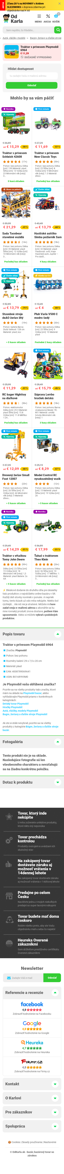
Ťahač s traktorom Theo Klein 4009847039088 (46, 559)
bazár (30, 1152)
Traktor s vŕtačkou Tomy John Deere (14, 557)
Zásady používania (31, 1142)
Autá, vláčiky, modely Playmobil (20, 710)
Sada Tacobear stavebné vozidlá (13, 235)
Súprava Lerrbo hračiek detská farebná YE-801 (44, 398)
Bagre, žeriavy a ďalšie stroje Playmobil (25, 714)
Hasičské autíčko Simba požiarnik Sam (48, 235)
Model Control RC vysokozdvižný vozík (47, 477)
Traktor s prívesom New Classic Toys (46, 154)
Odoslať (31, 85)
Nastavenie (50, 1142)
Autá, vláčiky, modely (14, 38)
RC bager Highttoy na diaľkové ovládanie (14, 398)
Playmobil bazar (32, 693)
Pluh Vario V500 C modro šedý (46, 315)
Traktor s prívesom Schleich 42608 (14, 154)
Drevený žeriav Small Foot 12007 (15, 477)
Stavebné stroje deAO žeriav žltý (12, 315)
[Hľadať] (57, 29)
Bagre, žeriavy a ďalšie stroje (45, 38)
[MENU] (38, 16)
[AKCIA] (47, 16)
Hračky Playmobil (12, 707)
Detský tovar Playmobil (16, 703)
